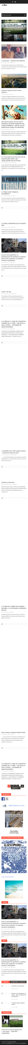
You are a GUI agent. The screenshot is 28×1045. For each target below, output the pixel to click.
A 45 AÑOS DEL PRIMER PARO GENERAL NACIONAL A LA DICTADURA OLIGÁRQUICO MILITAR (13, 608)
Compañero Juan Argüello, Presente (19, 38)
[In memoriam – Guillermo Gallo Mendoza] (14, 51)
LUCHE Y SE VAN (6, 292)
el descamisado (12, 1041)
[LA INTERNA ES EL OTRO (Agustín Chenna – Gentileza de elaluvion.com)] (14, 395)
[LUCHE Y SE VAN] (14, 282)
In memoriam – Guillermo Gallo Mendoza (13, 61)
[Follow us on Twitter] (7, 799)
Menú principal (7, 15)
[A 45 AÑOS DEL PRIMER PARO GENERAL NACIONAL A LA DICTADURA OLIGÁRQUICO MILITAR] (14, 550)
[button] (23, 27)
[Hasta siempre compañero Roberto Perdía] (14, 676)
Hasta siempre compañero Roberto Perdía (13, 732)
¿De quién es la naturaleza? (17, 986)
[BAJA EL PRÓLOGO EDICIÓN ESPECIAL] (14, 856)
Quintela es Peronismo (7, 482)
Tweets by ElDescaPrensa (7, 877)
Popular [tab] (5, 982)
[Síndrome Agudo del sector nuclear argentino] (14, 81)
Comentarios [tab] (14, 982)
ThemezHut (23, 1043)
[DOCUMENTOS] (12, 1024)
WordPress (9, 1043)
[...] (14, 68)
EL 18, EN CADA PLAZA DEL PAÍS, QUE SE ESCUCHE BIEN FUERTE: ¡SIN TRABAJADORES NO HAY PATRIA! (13, 159)
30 (22, 786)
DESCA (13, 62)
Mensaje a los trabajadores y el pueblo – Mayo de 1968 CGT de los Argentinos (18, 995)
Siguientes (15, 788)
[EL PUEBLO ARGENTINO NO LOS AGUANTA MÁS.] (14, 214)
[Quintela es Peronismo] (14, 473)
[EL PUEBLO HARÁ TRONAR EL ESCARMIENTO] (14, 182)
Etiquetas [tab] (22, 982)
